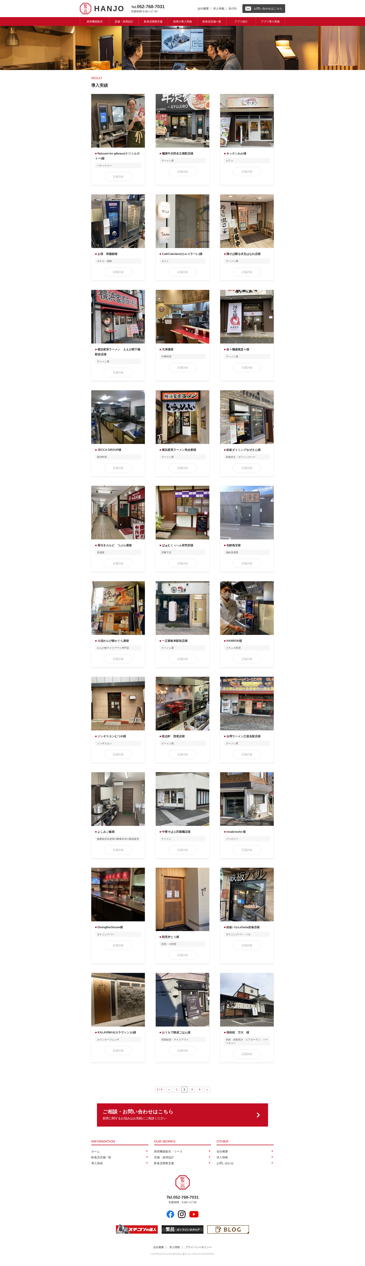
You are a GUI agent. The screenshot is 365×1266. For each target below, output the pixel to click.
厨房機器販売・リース (168, 1151)
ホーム (95, 1151)
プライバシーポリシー (198, 1247)
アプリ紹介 (241, 21)
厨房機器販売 (95, 21)
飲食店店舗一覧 (211, 21)
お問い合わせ (225, 1163)
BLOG (233, 8)
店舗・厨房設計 (124, 21)
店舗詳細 (118, 176)
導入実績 (97, 1163)
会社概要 (203, 8)
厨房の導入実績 (182, 21)
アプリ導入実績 (270, 21)
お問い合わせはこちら (268, 8)
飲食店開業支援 (153, 21)
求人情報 (219, 8)
